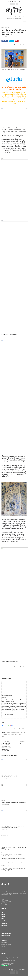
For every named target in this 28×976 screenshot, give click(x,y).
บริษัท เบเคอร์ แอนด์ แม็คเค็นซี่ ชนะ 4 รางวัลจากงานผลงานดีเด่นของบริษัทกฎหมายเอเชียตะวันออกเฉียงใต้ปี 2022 (6, 746)
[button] (2, 949)
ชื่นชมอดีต (7, 732)
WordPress (10, 969)
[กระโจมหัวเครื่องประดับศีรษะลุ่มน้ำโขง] (14, 817)
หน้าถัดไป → (22, 44)
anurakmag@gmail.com (9, 963)
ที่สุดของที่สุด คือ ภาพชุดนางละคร (9, 777)
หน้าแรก (3, 913)
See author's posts (9, 714)
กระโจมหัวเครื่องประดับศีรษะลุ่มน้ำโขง (9, 827)
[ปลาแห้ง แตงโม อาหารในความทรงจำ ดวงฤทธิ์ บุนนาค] (14, 791)
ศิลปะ (2, 27)
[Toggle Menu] (24, 22)
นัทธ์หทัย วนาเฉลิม (7, 695)
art (25, 732)
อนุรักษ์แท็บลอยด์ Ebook (6, 933)
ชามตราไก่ (22, 742)
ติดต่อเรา (3, 948)
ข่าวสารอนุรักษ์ (4, 942)
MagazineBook (21, 969)
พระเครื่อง (3, 916)
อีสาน (3, 734)
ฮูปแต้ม (8, 734)
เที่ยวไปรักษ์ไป (4, 925)
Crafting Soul (4, 920)
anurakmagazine (15, 732)
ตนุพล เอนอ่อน (14, 734)
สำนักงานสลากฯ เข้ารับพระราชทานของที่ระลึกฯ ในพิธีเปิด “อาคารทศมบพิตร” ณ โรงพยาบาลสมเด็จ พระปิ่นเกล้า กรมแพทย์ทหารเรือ (13, 847)
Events (2, 939)
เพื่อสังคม (3, 937)
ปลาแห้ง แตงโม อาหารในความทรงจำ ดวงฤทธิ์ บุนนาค (13, 802)
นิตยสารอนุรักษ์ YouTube (6, 944)
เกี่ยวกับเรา (3, 946)
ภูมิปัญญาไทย (8, 826)
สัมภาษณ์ (7, 27)
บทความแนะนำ (14, 775)
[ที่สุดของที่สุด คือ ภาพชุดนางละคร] (14, 766)
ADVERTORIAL (4, 940)
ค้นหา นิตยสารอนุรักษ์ (5, 935)
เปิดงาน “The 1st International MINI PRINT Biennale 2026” (13, 858)
